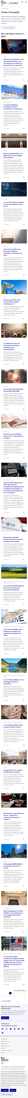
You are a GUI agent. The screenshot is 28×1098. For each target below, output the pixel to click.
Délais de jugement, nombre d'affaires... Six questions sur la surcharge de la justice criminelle (13, 914)
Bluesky (22, 1028)
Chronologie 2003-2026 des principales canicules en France (13, 866)
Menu (26, 2)
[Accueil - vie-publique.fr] (13, 3)
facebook (2, 1028)
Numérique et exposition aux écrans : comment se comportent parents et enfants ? (14, 816)
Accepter (4, 1090)
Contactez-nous (4, 1039)
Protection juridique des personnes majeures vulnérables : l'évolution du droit (13, 252)
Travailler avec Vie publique (7, 1050)
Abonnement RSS (9, 27)
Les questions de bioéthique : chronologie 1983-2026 (14, 390)
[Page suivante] (21, 996)
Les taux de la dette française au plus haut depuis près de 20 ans (14, 204)
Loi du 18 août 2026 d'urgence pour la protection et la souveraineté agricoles (14, 588)
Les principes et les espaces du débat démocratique (13, 771)
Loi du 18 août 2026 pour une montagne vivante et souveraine (14, 682)
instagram (10, 1028)
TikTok (2, 1032)
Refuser (13, 1090)
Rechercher (22, 2)
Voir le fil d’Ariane (4, 8)
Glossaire (3, 1052)
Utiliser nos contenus (5, 1046)
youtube (18, 1028)
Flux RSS (3, 1048)
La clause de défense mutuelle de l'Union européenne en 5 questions (13, 107)
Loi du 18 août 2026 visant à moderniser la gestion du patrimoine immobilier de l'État (13, 632)
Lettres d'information (5, 1041)
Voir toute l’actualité (19, 990)
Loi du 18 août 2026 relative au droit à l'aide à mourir (13, 726)
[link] (3, 993)
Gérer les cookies (6, 1094)
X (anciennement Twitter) (6, 1028)
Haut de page (7, 1001)
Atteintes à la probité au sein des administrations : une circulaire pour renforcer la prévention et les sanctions (14, 62)
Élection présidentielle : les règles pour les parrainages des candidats (13, 155)
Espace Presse (4, 1043)
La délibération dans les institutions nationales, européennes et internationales (12, 346)
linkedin (14, 1028)
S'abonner (5, 1018)
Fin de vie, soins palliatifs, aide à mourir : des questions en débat (13, 436)
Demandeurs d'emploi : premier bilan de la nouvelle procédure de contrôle (13, 539)
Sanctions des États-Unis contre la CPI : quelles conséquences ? (12, 302)
